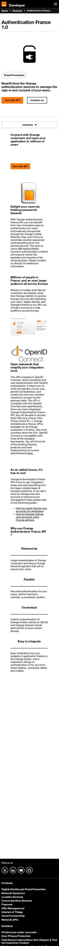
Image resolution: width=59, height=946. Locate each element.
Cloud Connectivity (13, 915)
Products (17, 10)
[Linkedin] (13, 870)
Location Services (12, 896)
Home (4, 10)
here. (30, 453)
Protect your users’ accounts (19, 932)
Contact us (37, 100)
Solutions (7, 926)
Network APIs (10, 919)
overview (27, 124)
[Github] (29, 870)
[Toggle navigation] (55, 4)
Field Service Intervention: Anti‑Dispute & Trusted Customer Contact (29, 941)
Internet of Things (12, 912)
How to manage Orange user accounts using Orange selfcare (29, 517)
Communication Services (16, 900)
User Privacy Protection (15, 935)
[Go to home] (3, 4)
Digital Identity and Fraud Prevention (23, 889)
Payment (6, 904)
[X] (4, 870)
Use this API (12, 100)
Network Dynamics (13, 893)
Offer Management (12, 908)
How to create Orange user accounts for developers (31, 510)
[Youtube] (21, 870)
